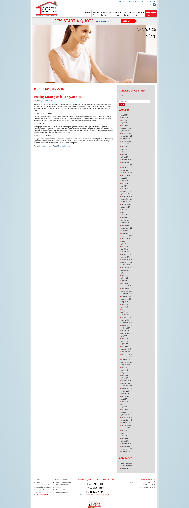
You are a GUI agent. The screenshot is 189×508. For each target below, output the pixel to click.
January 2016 (125, 446)
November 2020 (126, 294)
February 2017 (126, 412)
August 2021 (125, 270)
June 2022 (124, 244)
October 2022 (125, 233)
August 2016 (125, 428)
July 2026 (124, 115)
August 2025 (125, 144)
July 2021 (124, 273)
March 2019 (125, 346)
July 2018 (124, 367)
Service (129, 14)
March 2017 (125, 409)
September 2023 (126, 204)
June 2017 (124, 402)
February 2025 (126, 160)
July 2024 (124, 178)
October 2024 (125, 170)
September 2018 (126, 362)
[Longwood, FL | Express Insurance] (46, 9)
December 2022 (126, 228)
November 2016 (126, 420)
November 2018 (126, 357)
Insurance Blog (42, 495)
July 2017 (124, 399)
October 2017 (125, 391)
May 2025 (124, 152)
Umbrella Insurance (44, 487)
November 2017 (126, 388)
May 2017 (124, 404)
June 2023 (124, 212)
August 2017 (125, 396)
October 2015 (125, 452)
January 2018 (125, 383)
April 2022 (124, 249)
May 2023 (124, 215)
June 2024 (124, 181)
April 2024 (124, 186)
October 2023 (125, 202)
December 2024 (126, 165)
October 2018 (125, 360)
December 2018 (126, 354)
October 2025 (125, 139)
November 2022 (126, 231)
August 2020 (125, 302)
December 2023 (126, 196)
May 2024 (124, 183)
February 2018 (126, 381)
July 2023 (124, 210)
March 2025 (125, 157)
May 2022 (124, 246)
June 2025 (124, 149)
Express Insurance (64, 146)
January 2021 (125, 289)
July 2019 (124, 336)
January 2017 (125, 415)
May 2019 (124, 341)
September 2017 (126, 394)
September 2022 (126, 236)
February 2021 (126, 286)
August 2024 (125, 175)
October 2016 (125, 423)
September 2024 (126, 173)
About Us (58, 487)
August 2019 (125, 333)
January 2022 (125, 257)
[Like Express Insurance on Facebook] (154, 5)
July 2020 (124, 304)
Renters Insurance (62, 485)
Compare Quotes (61, 492)
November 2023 (126, 199)
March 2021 (125, 283)
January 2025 (125, 162)
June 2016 (124, 433)
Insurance (124, 468)
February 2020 (126, 317)
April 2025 (124, 154)
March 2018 (125, 378)
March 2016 (125, 441)
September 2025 (126, 141)
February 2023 (126, 223)
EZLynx (151, 482)
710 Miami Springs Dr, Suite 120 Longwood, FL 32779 (94, 480)
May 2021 (124, 278)
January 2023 (125, 225)
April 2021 (124, 281)
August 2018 (125, 365)
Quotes (117, 14)
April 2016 (124, 438)
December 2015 (126, 449)
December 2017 (126, 386)
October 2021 (125, 265)
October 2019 (125, 328)
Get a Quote (128, 21)
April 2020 (124, 312)
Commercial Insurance (63, 482)
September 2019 (126, 331)
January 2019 (125, 352)
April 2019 (124, 344)
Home (38, 480)
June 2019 (124, 338)
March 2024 (125, 189)
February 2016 (126, 444)
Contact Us (40, 490)
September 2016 (126, 425)
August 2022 (125, 239)
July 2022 (124, 241)
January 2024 (125, 194)
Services (106, 14)
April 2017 (124, 407)
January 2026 (125, 131)
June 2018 (124, 370)
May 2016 (124, 436)
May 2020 (124, 310)
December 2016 (126, 417)
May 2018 (124, 373)
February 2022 (126, 254)
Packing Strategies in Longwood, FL (58, 97)
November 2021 (126, 262)
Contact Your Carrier (44, 492)
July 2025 (124, 146)
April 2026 (124, 123)
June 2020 (124, 307)
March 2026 (125, 125)
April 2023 (124, 217)
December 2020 (126, 291)
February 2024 (126, 191)
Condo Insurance (42, 485)
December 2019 (126, 323)
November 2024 (126, 168)
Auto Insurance (126, 463)
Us (96, 14)
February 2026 (126, 128)
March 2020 (125, 315)
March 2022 (125, 252)
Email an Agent (124, 2)
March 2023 (125, 220)
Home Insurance (46, 146)
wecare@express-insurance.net (97, 495)
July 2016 (124, 431)
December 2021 (126, 260)
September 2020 (126, 299)
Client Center (60, 490)
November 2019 (126, 325)
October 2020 (126, 296)
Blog (151, 14)
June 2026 (124, 118)
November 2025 (126, 136)
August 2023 (125, 207)
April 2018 (124, 375)
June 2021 (124, 275)
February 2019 (126, 349)
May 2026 (124, 120)
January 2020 (125, 320)
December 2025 (126, 133)
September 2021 (126, 267)
